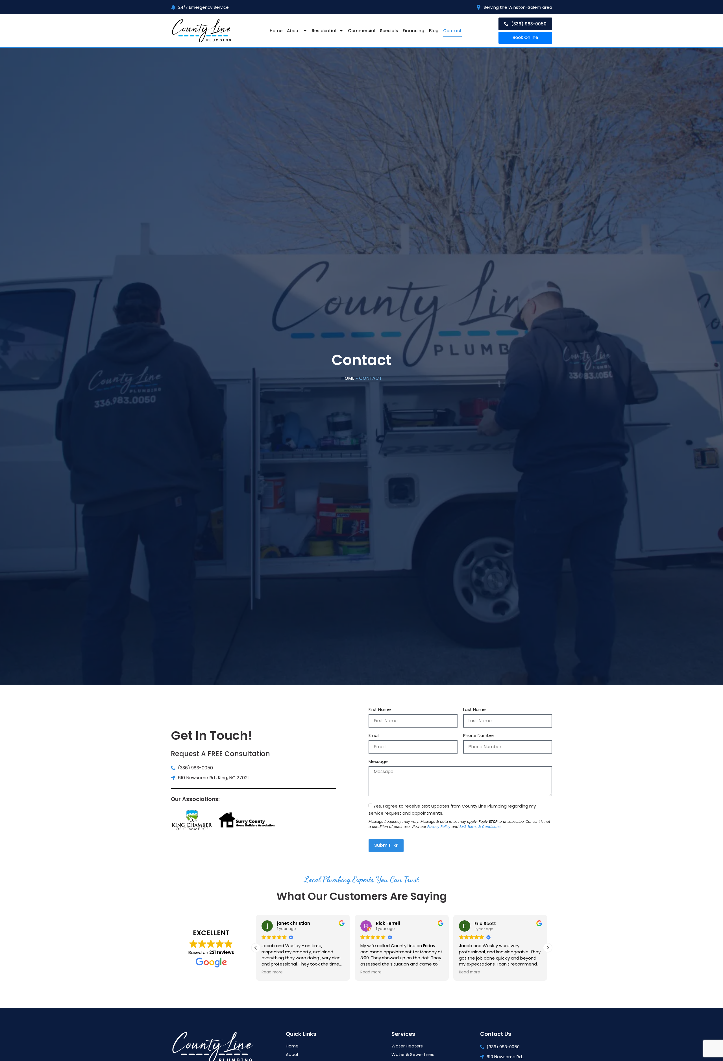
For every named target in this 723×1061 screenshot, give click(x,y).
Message (378, 761)
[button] (547, 947)
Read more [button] (272, 972)
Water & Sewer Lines (412, 1054)
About (293, 31)
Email (374, 735)
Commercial (361, 31)
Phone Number (478, 735)
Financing (413, 31)
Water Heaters (407, 1046)
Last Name (474, 709)
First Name (380, 709)
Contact (452, 31)
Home (276, 31)
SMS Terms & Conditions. (480, 826)
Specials (389, 31)
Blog (434, 31)
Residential (324, 31)
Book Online (525, 37)
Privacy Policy (438, 826)
